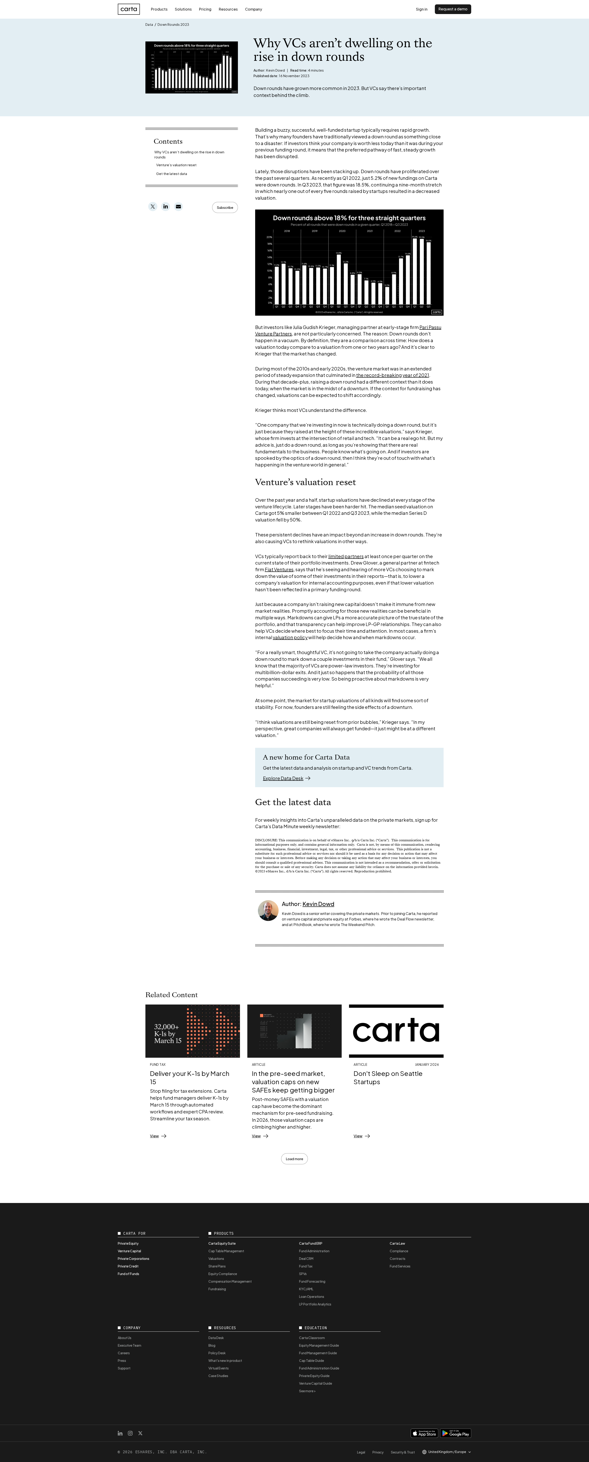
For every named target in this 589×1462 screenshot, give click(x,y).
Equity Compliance (222, 1274)
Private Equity (128, 1243)
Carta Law (397, 1243)
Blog (211, 1345)
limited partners (346, 556)
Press (122, 1360)
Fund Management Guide (318, 1353)
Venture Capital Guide (315, 1383)
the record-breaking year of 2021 (392, 375)
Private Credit (128, 1266)
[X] (140, 1433)
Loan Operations (311, 1296)
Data (149, 24)
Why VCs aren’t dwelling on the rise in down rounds (189, 154)
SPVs (303, 1274)
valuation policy (290, 637)
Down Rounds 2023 (173, 24)
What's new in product (225, 1360)
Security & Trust (403, 1452)
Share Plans (217, 1266)
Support (124, 1368)
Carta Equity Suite (222, 1243)
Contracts (397, 1258)
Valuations (216, 1258)
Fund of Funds (128, 1274)
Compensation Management (230, 1281)
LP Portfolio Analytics (315, 1304)
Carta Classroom (312, 1338)
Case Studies (218, 1376)
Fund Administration (314, 1251)
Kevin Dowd (318, 903)
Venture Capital (129, 1251)
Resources (228, 9)
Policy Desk (217, 1353)
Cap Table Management (226, 1251)
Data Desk (216, 1338)
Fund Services (400, 1266)
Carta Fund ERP (310, 1243)
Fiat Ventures (279, 569)
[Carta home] (129, 9)
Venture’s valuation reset (176, 165)
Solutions (183, 9)
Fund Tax (305, 1266)
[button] (225, 207)
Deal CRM (306, 1258)
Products (159, 9)
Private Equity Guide (314, 1376)
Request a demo (453, 8)
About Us (124, 1338)
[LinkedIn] (120, 1433)
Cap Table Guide (311, 1360)
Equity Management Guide (319, 1345)
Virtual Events (218, 1368)
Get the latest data (171, 173)
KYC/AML (306, 1289)
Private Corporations (133, 1258)
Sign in (421, 9)
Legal (361, 1452)
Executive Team (129, 1345)
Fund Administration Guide (319, 1368)
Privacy (378, 1452)
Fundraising (217, 1289)
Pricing (205, 9)
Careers (124, 1353)
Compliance (399, 1251)
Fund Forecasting (312, 1281)
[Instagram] (130, 1433)
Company (253, 9)
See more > (307, 1391)
